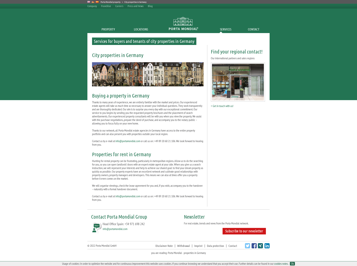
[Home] (183, 29)
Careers (119, 6)
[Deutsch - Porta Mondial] (93, 1)
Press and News (136, 6)
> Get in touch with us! (222, 106)
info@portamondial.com (127, 141)
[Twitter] (247, 247)
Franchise (106, 6)
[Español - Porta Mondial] (97, 1)
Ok (292, 263)
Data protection (215, 245)
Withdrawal (183, 245)
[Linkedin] (266, 247)
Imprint (198, 245)
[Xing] (260, 247)
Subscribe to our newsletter (244, 231)
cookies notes (281, 263)
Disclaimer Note (164, 245)
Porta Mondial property (110, 1)
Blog (150, 6)
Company (92, 6)
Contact (253, 29)
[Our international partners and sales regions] (238, 100)
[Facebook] (254, 247)
